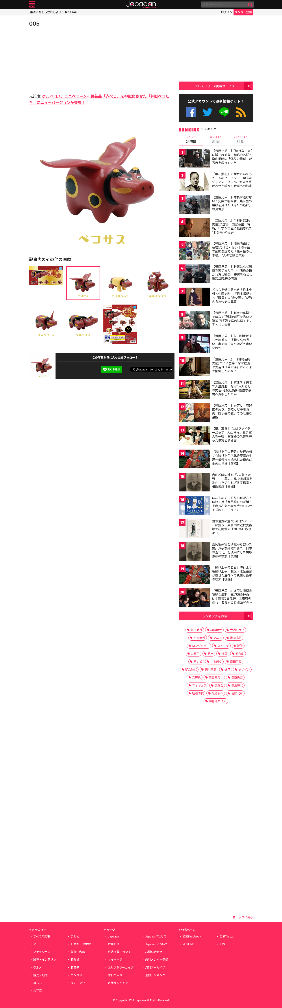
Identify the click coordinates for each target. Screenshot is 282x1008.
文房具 (196, 677)
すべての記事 (41, 936)
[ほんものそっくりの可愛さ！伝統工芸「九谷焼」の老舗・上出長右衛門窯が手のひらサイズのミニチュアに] (194, 506)
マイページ (115, 959)
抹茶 (227, 669)
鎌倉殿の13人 (217, 701)
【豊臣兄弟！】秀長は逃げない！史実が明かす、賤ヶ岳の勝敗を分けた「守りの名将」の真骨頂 (232, 203)
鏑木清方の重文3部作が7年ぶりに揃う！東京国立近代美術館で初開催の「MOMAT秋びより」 (232, 527)
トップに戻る (244, 917)
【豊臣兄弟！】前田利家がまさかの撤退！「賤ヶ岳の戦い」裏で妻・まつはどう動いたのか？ (232, 341)
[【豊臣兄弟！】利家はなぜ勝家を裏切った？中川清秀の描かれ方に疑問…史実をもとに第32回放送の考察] (194, 274)
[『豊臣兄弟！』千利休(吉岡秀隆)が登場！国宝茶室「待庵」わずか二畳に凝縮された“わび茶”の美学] (194, 228)
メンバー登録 (243, 12)
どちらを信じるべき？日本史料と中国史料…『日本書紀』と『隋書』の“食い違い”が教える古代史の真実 (232, 295)
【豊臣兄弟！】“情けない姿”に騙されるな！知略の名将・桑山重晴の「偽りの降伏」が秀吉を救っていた (232, 156)
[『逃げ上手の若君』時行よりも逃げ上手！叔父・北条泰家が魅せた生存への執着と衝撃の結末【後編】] (194, 575)
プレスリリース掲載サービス (215, 86)
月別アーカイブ (155, 967)
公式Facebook (191, 112)
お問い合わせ (153, 952)
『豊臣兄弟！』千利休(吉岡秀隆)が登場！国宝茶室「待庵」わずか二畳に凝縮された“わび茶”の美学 (232, 226)
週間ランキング (155, 975)
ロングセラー (200, 645)
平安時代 (199, 638)
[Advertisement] (65, 59)
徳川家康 (210, 669)
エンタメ (76, 975)
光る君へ (217, 693)
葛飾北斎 (237, 693)
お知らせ (113, 944)
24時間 (191, 139)
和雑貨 (75, 959)
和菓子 (75, 967)
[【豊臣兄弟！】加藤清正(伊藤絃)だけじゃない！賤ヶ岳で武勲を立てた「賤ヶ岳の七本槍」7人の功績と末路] (194, 251)
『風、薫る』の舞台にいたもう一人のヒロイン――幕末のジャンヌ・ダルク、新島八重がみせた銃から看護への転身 (232, 179)
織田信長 (235, 661)
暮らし (37, 983)
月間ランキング (118, 983)
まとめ (75, 936)
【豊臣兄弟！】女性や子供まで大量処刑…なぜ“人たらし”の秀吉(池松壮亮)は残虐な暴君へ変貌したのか (232, 388)
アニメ (217, 638)
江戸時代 (196, 630)
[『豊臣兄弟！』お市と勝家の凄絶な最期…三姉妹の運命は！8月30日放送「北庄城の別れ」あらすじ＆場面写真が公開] (194, 598)
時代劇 (240, 653)
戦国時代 (216, 630)
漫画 (224, 653)
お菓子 (195, 653)
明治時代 (191, 669)
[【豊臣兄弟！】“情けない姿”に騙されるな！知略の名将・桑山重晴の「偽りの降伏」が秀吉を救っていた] (194, 159)
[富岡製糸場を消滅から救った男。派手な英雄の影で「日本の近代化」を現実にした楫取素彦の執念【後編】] (194, 552)
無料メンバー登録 (156, 959)
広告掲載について (119, 952)
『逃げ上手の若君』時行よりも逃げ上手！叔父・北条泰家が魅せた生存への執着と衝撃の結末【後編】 (232, 573)
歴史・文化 (78, 983)
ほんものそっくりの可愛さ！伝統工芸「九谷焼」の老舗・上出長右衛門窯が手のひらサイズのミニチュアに (232, 503)
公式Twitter (208, 112)
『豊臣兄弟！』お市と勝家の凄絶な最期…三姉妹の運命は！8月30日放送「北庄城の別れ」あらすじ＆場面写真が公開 (232, 598)
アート (37, 944)
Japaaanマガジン (156, 936)
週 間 (215, 139)
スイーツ (223, 645)
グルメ (37, 967)
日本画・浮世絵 (81, 944)
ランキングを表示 (214, 616)
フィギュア (199, 685)
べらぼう (216, 661)
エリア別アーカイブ (121, 967)
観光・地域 (40, 975)
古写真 (37, 990)
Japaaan (141, 4)
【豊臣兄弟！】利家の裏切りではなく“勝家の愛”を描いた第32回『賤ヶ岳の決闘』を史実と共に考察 (232, 318)
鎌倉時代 (237, 685)
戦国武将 (235, 638)
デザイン (244, 669)
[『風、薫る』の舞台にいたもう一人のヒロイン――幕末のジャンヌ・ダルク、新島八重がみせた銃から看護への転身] (194, 182)
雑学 (240, 645)
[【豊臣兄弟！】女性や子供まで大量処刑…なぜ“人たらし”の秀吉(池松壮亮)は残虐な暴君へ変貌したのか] (194, 390)
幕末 (210, 653)
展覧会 (219, 685)
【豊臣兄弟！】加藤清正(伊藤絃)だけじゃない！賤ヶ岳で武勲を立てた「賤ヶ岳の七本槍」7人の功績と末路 (232, 249)
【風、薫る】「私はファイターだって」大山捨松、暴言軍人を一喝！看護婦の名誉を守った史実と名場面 (232, 434)
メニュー (32, 4)
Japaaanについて (156, 944)
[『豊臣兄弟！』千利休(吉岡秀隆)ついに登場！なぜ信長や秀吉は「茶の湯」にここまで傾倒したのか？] (194, 367)
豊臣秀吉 (237, 677)
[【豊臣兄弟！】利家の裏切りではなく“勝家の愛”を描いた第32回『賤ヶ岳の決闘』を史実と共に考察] (194, 321)
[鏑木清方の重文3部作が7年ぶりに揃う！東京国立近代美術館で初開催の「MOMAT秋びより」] (194, 529)
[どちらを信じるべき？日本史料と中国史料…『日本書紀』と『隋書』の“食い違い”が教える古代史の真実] (194, 298)
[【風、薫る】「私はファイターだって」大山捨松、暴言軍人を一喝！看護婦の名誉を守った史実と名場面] (194, 436)
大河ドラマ (237, 630)
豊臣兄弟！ (216, 677)
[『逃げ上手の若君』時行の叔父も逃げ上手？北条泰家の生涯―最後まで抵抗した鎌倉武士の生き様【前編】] (194, 460)
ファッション (41, 952)
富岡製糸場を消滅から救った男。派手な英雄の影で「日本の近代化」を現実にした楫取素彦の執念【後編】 (232, 550)
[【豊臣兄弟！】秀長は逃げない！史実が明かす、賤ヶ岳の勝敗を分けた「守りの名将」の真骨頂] (194, 205)
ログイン (226, 12)
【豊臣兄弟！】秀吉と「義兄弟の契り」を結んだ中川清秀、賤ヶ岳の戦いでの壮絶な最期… (232, 411)
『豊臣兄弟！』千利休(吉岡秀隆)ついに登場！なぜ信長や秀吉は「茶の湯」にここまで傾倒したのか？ (232, 365)
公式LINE (224, 112)
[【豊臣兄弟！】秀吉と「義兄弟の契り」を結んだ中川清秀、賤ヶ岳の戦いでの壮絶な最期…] (194, 413)
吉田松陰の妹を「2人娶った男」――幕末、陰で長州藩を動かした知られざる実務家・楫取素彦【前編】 (232, 480)
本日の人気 (115, 975)
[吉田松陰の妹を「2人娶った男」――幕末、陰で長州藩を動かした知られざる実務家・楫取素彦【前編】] (194, 483)
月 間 (240, 139)
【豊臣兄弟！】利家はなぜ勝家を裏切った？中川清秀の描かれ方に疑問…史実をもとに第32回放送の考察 (232, 272)
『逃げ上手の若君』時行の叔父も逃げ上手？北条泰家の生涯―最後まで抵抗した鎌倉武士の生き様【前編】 (232, 457)
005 (34, 23)
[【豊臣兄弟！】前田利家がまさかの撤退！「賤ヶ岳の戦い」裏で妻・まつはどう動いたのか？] (194, 344)
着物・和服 (78, 952)
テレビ (198, 661)
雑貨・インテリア (44, 959)
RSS (241, 112)
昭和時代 (198, 693)
